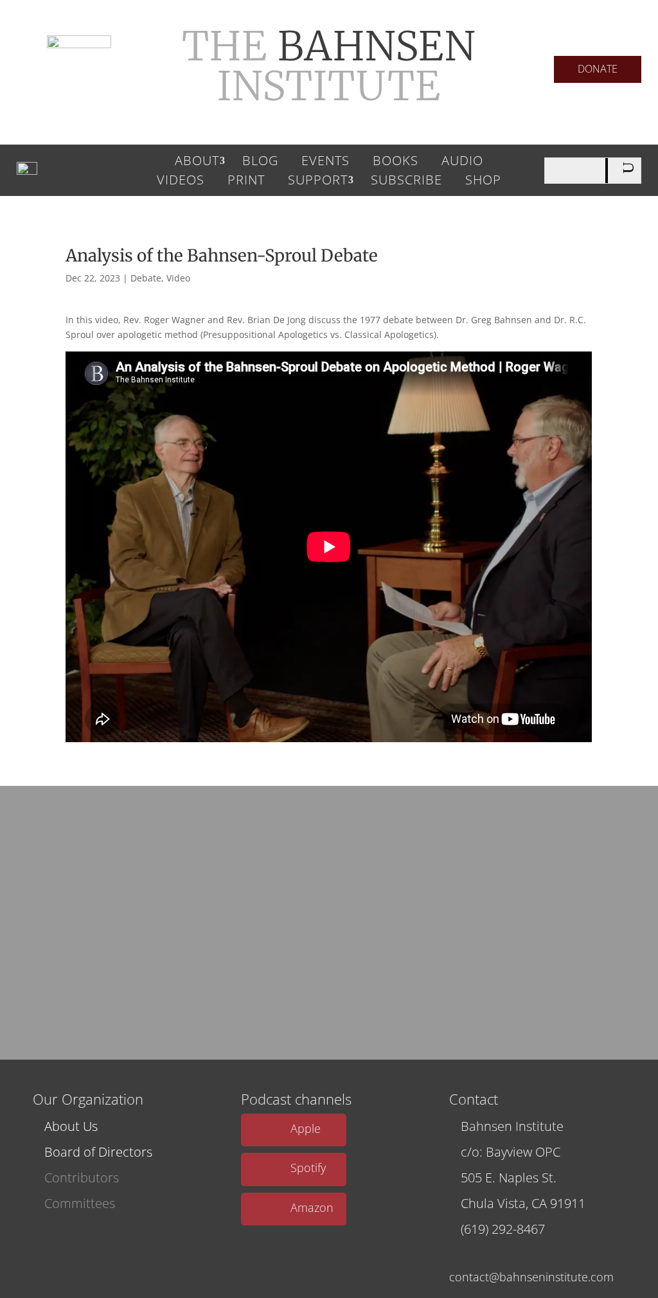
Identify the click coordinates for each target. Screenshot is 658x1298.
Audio (462, 162)
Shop (483, 181)
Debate (145, 278)
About (197, 162)
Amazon (311, 1207)
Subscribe (406, 181)
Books (395, 162)
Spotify (308, 1167)
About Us (71, 1126)
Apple (305, 1128)
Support (318, 181)
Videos (180, 181)
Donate (598, 69)
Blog (260, 162)
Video (178, 278)
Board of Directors (98, 1151)
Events (325, 162)
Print (246, 181)
